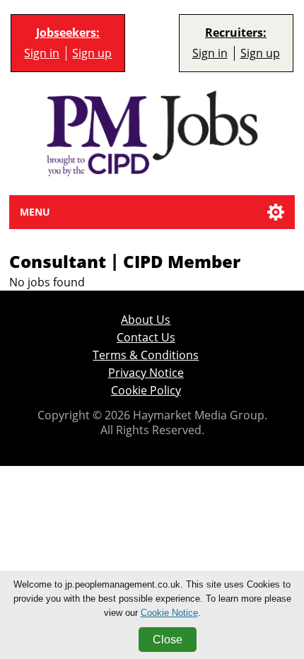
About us (145, 320)
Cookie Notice (169, 612)
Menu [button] (35, 211)
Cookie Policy (146, 390)
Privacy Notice (146, 373)
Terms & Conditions (146, 355)
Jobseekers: (68, 32)
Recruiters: (236, 32)
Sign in (41, 53)
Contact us (146, 337)
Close (167, 640)
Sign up (92, 53)
